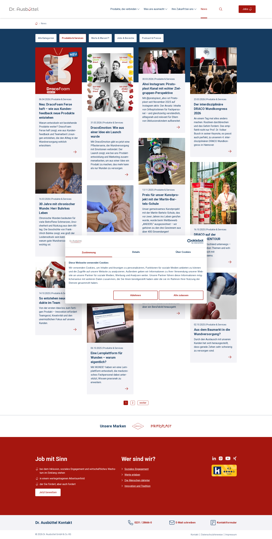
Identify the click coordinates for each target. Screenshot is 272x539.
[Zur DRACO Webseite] (138, 425)
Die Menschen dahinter (137, 480)
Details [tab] (136, 251)
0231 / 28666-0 (143, 522)
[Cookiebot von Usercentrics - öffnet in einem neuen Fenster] (189, 241)
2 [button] (132, 402)
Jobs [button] (245, 9)
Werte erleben (132, 474)
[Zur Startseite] (24, 9)
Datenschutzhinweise (212, 534)
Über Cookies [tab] (183, 251)
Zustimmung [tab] (89, 252)
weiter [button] (142, 402)
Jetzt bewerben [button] (48, 492)
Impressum (231, 534)
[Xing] (235, 458)
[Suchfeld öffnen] (221, 9)
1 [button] (126, 402)
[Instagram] (220, 458)
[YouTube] (227, 458)
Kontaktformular (227, 522)
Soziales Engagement (137, 469)
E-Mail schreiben (186, 522)
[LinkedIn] (214, 458)
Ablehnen (135, 295)
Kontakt (194, 534)
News (204, 9)
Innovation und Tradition (137, 486)
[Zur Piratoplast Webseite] (161, 425)
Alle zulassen (181, 295)
